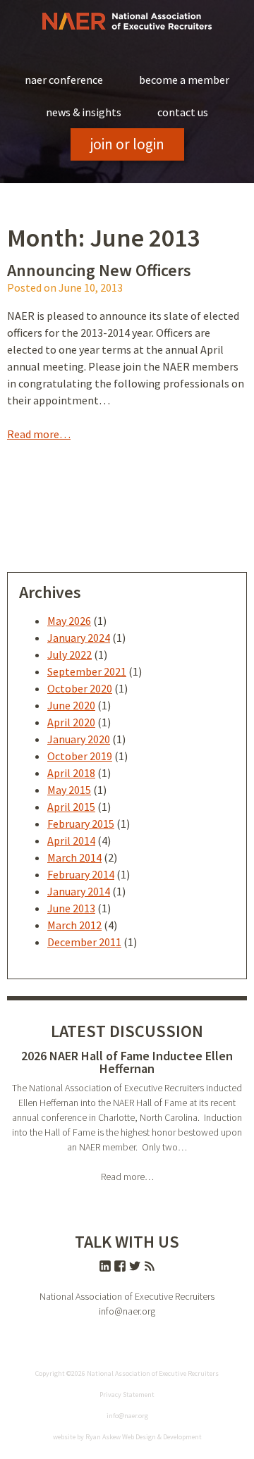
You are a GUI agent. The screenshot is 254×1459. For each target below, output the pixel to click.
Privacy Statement (127, 1394)
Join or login (127, 144)
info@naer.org (127, 1311)
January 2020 (78, 739)
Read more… (39, 434)
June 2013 (71, 908)
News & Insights (83, 112)
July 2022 (69, 654)
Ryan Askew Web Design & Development (143, 1436)
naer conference (64, 80)
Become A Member (184, 80)
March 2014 (74, 857)
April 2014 (71, 840)
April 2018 (71, 773)
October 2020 (79, 688)
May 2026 (69, 621)
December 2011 (84, 942)
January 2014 (78, 891)
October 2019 (79, 756)
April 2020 (71, 722)
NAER (127, 21)
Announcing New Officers (99, 270)
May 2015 (69, 790)
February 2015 (80, 824)
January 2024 (78, 638)
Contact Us (182, 112)
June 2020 (71, 705)
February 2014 (80, 874)
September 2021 (86, 671)
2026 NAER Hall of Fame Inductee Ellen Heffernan (127, 1062)
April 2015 (71, 807)
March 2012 (74, 925)
